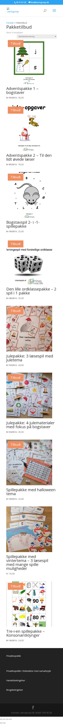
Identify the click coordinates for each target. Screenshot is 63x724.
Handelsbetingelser (15, 680)
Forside (10, 22)
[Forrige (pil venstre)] (1, 722)
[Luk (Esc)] (10, 719)
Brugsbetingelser (14, 689)
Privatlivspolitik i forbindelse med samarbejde (28, 671)
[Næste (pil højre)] (4, 722)
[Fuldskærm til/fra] (4, 719)
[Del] (7, 719)
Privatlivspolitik (13, 655)
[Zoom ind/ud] (1, 719)
